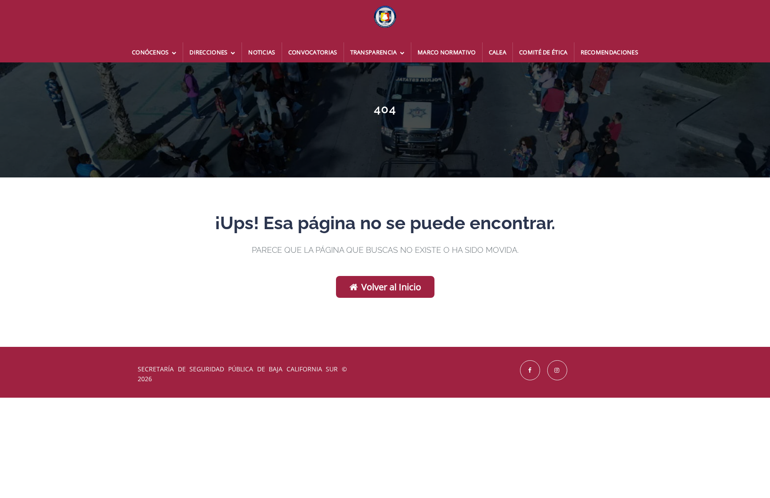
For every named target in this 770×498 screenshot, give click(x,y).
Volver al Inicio (391, 287)
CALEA (498, 52)
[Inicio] (385, 21)
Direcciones (209, 52)
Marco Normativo (447, 52)
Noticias (261, 52)
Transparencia (374, 52)
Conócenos (151, 52)
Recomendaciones (610, 52)
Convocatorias (312, 52)
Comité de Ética (543, 52)
